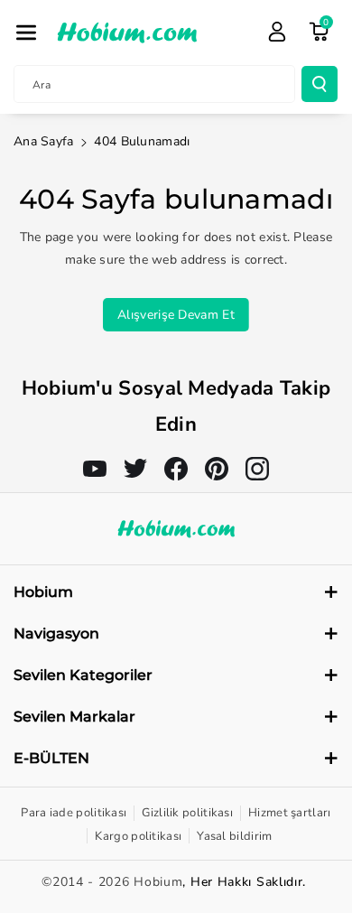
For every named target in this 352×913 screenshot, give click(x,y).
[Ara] (319, 84)
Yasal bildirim (234, 836)
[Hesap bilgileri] (277, 31)
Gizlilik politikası (187, 813)
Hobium (158, 881)
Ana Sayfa (44, 141)
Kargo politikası (138, 836)
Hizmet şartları (289, 813)
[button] (26, 32)
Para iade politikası (73, 813)
